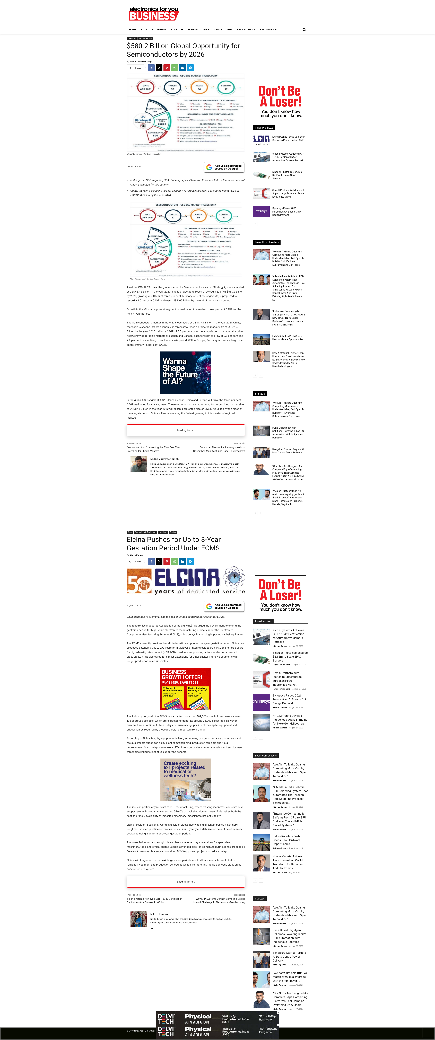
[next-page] (261, 224)
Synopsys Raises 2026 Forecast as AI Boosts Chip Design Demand (286, 211)
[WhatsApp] (174, 67)
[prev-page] (255, 224)
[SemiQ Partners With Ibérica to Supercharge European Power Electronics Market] (261, 193)
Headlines (132, 38)
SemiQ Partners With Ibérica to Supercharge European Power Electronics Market (288, 193)
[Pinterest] (166, 67)
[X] (159, 67)
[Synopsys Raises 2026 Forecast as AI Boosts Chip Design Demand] (261, 211)
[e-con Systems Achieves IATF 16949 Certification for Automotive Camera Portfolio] (261, 157)
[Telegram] (190, 67)
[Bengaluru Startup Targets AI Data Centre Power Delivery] (261, 452)
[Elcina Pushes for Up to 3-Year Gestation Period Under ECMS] (261, 140)
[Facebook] (151, 67)
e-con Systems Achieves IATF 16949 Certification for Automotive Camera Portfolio (288, 157)
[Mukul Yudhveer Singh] (138, 466)
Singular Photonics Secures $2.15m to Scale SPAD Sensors (287, 175)
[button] (304, 29)
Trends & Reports (145, 38)
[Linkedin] (182, 67)
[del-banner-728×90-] (217, 1038)
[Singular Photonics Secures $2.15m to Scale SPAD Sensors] (261, 175)
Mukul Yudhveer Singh (140, 61)
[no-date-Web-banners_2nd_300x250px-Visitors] (185, 393)
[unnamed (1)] (280, 123)
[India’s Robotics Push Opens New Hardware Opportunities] (261, 339)
